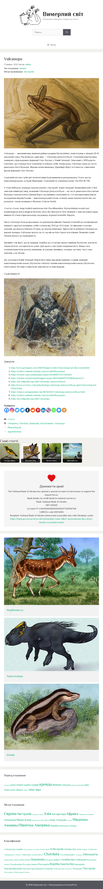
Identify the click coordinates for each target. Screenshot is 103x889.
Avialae (84, 849)
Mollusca (57, 860)
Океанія (69, 820)
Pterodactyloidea (29, 864)
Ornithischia (67, 859)
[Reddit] (32, 410)
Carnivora (92, 849)
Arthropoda (56, 849)
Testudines (68, 869)
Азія (47, 813)
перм (86, 785)
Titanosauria (19, 872)
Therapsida (77, 869)
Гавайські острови (86, 814)
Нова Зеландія (58, 819)
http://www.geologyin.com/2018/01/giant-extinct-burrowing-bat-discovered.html (50, 368)
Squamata (39, 868)
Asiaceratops (15, 676)
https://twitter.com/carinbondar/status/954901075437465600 (41, 374)
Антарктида (59, 814)
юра (38, 789)
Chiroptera (13, 423)
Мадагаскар (23, 819)
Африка (72, 814)
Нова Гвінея (45, 820)
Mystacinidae (47, 423)
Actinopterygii (9, 849)
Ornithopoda (80, 860)
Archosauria (44, 849)
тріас (31, 789)
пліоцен (19, 790)
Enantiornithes (9, 860)
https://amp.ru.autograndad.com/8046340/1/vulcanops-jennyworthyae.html (48, 392)
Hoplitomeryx (15, 610)
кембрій (35, 785)
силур (25, 790)
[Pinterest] (38, 410)
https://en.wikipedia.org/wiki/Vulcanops (30, 399)
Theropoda (88, 868)
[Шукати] (67, 32)
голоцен (7, 785)
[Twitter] (17, 410)
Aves (79, 849)
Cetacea (18, 855)
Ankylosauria (28, 849)
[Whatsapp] (53, 410)
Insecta (17, 860)
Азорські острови (37, 814)
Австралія (29, 71)
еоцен (19, 784)
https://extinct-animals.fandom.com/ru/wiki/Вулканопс (38, 371)
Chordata (23, 423)
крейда (45, 784)
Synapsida (48, 869)
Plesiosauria (91, 860)
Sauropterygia (29, 869)
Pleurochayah (14, 427)
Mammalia (34, 423)
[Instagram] (12, 410)
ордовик (73, 785)
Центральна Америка (68, 826)
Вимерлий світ (63, 13)
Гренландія (10, 820)
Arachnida (36, 849)
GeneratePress (70, 885)
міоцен (22, 68)
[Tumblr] (27, 410)
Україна (54, 825)
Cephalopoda (9, 855)
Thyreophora (9, 872)
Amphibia (19, 849)
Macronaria (25, 860)
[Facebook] (6, 410)
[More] (64, 410)
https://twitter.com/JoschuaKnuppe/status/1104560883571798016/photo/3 (47, 378)
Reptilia (55, 864)
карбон (27, 785)
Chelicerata (26, 855)
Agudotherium (14, 431)
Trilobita (27, 872)
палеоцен (80, 785)
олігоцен (66, 785)
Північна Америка (34, 825)
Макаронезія (36, 820)
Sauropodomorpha (13, 868)
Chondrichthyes (37, 855)
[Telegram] (22, 410)
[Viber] (48, 410)
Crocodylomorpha (67, 855)
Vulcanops (60, 423)
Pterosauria (43, 864)
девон (13, 785)
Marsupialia (49, 860)
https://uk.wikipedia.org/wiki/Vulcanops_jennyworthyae (38, 381)
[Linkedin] (43, 410)
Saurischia (67, 864)
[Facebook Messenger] (59, 410)
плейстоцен (9, 790)
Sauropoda (79, 864)
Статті (11, 419)
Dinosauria (90, 854)
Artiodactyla (70, 849)
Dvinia (11, 755)
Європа (10, 813)
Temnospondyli (59, 869)
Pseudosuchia (16, 864)
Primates (7, 864)
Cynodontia (79, 855)
